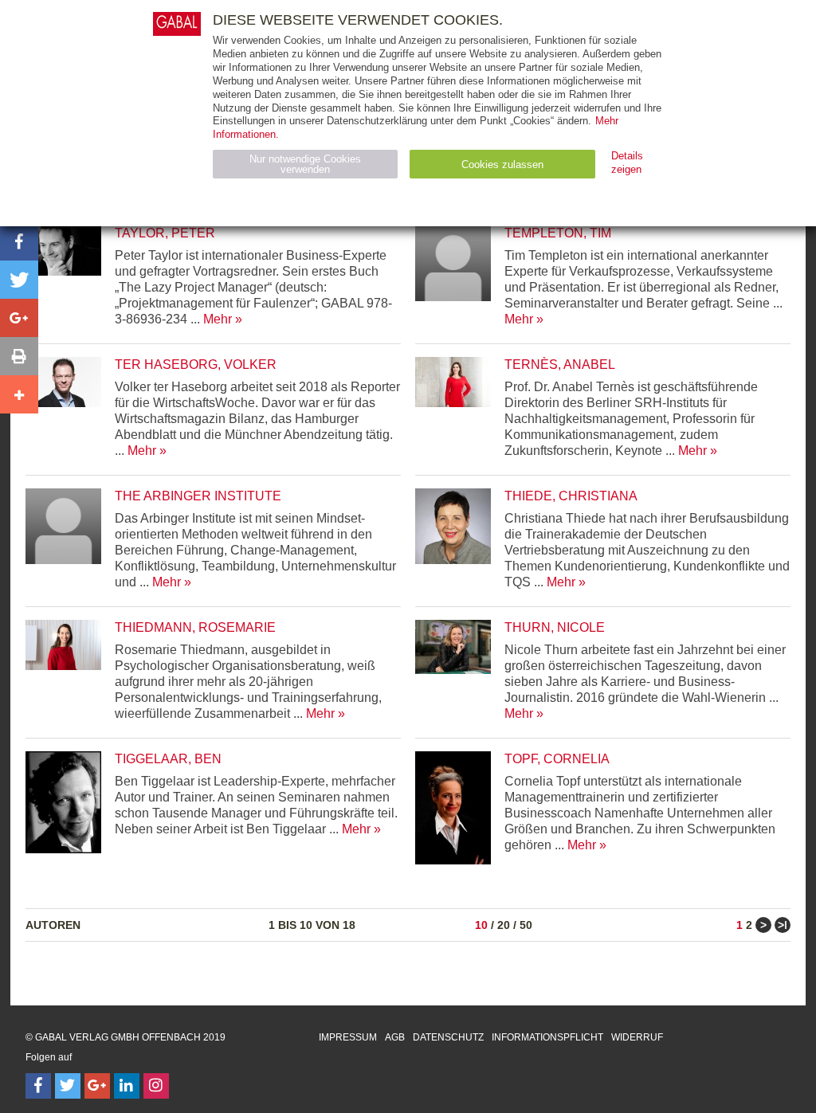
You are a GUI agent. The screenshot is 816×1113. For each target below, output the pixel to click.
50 (526, 925)
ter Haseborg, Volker (196, 364)
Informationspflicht (547, 1037)
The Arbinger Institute (198, 496)
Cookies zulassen (502, 164)
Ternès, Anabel (559, 364)
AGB (395, 1037)
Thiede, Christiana (571, 496)
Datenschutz (448, 1037)
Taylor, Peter (165, 233)
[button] (19, 241)
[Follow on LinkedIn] (126, 1086)
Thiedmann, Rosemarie (195, 627)
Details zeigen (627, 162)
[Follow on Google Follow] (97, 1086)
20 (503, 925)
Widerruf (637, 1037)
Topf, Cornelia (557, 759)
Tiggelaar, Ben (168, 759)
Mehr (217, 319)
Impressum (348, 1037)
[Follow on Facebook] (38, 1086)
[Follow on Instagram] (156, 1086)
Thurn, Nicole (554, 627)
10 (481, 925)
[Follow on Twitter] (67, 1086)
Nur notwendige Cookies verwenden (305, 164)
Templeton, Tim (557, 233)
